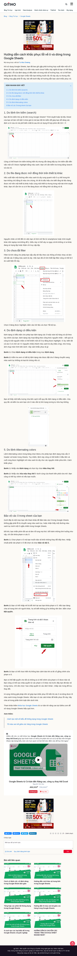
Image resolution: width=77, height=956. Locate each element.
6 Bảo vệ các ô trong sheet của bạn (18, 105)
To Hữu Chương (24, 62)
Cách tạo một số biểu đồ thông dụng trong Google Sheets (30, 719)
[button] (70, 86)
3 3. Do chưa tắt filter (13, 96)
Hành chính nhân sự (41, 10)
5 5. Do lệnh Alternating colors (17, 102)
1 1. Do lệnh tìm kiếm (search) (16, 90)
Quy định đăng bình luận (22, 851)
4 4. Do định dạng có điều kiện (17, 99)
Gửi (68, 851)
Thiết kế (53, 10)
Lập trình (18, 10)
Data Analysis (27, 10)
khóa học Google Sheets (28, 706)
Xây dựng (69, 10)
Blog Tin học (8, 10)
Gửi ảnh (9, 851)
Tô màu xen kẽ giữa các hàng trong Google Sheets (27, 724)
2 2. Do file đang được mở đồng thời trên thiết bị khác (25, 93)
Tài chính (61, 10)
